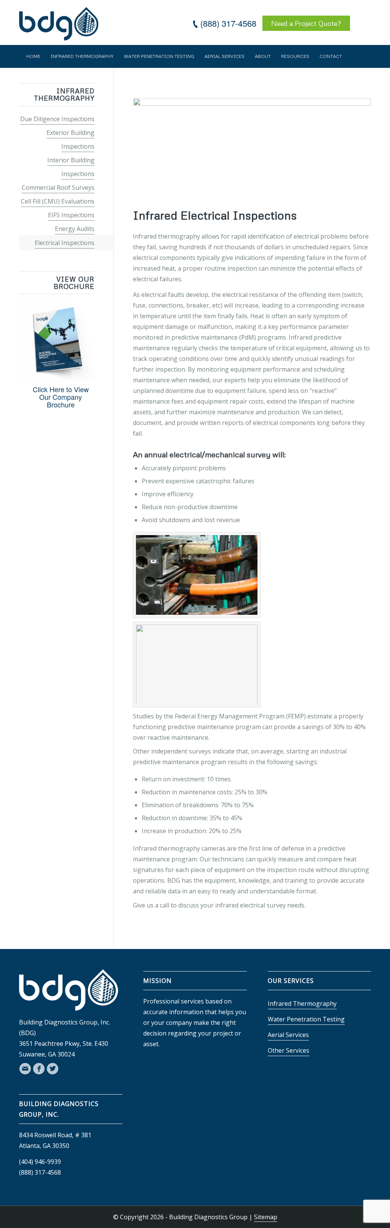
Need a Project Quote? (306, 23)
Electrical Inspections (64, 243)
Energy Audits (74, 228)
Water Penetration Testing (306, 1019)
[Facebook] (39, 1068)
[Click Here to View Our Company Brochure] (56, 378)
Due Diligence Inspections (57, 119)
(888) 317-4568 (228, 23)
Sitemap (265, 1217)
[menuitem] (33, 56)
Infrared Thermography (302, 1003)
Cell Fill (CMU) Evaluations (57, 201)
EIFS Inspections (71, 215)
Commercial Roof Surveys (58, 187)
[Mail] (25, 1068)
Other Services (288, 1050)
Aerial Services (288, 1035)
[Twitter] (52, 1068)
